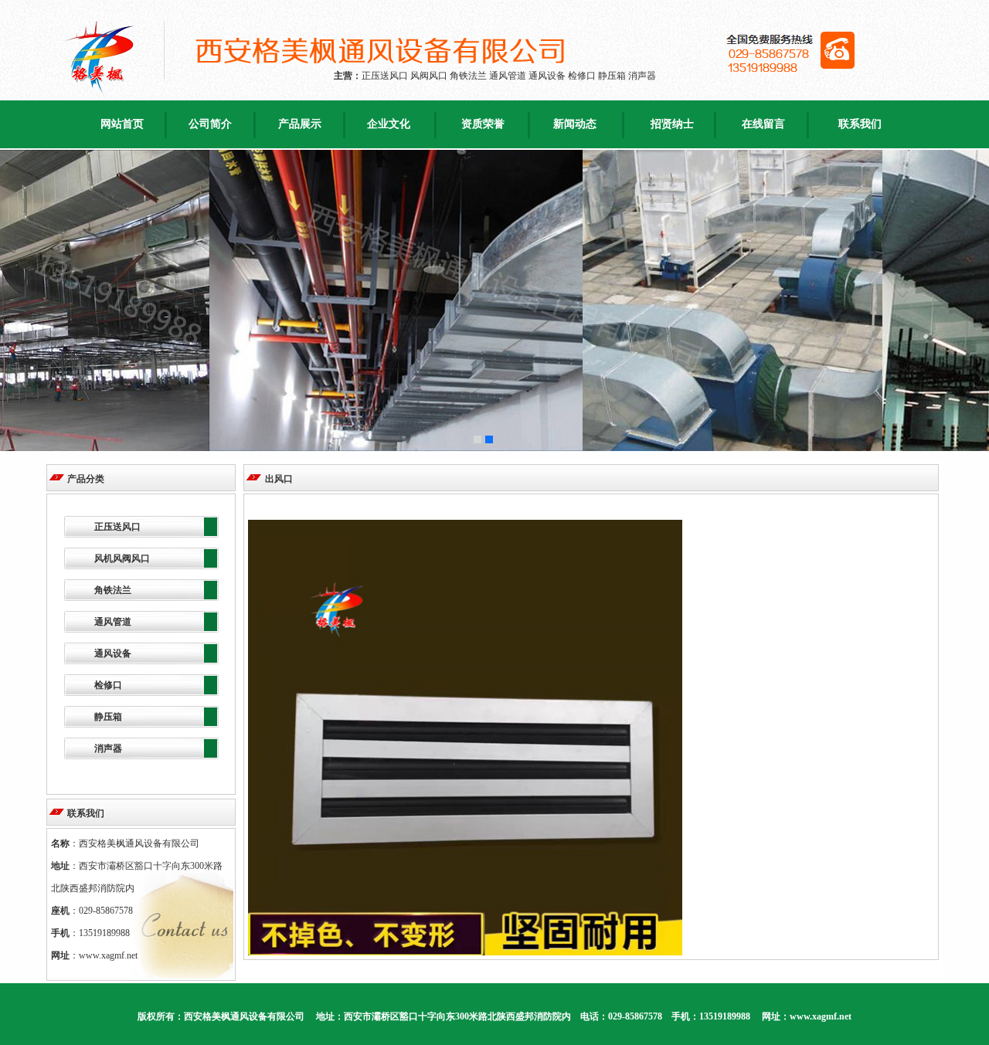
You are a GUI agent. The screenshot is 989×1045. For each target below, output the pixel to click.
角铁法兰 (112, 590)
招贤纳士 (672, 124)
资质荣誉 (483, 124)
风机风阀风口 (122, 558)
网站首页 (122, 124)
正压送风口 (117, 526)
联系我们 (860, 124)
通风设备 (112, 653)
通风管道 (112, 621)
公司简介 (210, 124)
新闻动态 (574, 124)
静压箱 (108, 716)
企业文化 (388, 124)
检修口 (108, 685)
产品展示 (299, 124)
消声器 (108, 748)
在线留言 (763, 124)
